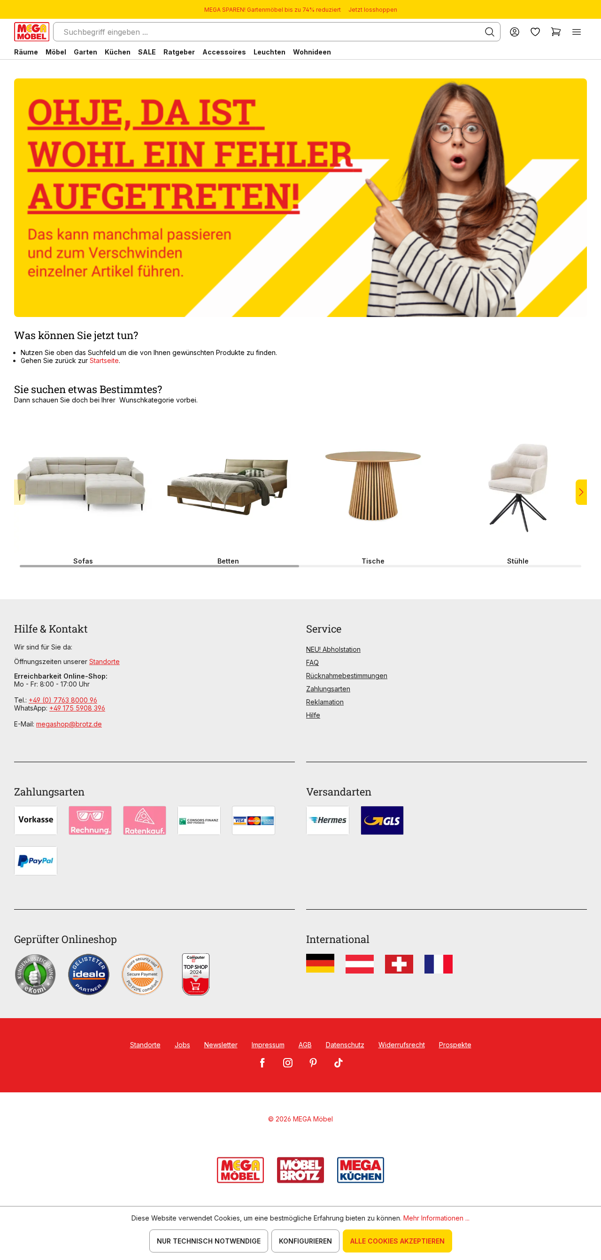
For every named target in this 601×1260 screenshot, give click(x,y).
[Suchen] (489, 32)
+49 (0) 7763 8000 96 (63, 700)
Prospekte (455, 1045)
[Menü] (576, 31)
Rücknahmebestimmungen (346, 676)
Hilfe (313, 715)
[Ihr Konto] (514, 31)
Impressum (268, 1045)
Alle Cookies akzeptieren (397, 1241)
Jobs (182, 1045)
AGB (305, 1045)
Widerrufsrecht (401, 1045)
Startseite (104, 360)
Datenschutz (345, 1045)
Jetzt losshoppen (372, 9)
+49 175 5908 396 (77, 708)
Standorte (104, 661)
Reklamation (325, 702)
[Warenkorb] (556, 31)
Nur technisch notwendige (209, 1241)
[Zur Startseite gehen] (31, 31)
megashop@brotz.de (69, 724)
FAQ (312, 662)
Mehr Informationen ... (436, 1218)
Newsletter (221, 1045)
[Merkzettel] (535, 31)
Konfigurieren (305, 1241)
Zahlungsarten (328, 689)
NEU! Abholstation (333, 649)
